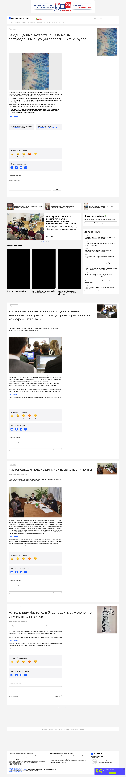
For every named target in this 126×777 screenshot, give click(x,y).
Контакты (47, 22)
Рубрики (17, 22)
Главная (11, 22)
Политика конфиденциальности (16, 771)
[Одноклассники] (16, 167)
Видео (24, 22)
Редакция (61, 22)
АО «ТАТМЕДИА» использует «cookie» (17, 769)
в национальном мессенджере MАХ (47, 127)
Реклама (39, 22)
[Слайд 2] (41, 241)
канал (23, 136)
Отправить (57, 189)
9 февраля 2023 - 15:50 (13, 474)
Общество (13, 29)
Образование (14, 306)
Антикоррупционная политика (16, 768)
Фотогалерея (31, 22)
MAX (26, 136)
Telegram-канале (15, 127)
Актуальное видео (64, 729)
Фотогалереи (53, 729)
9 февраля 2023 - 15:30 (13, 621)
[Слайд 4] (46, 241)
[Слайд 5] (48, 241)
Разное (82, 729)
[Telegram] (21, 167)
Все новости (101, 291)
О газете (54, 22)
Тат (101, 18)
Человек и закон (14, 607)
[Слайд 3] (43, 241)
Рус (95, 18)
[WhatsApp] (25, 167)
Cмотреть (112, 773)
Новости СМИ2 (13, 116)
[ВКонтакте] (11, 167)
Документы (74, 729)
